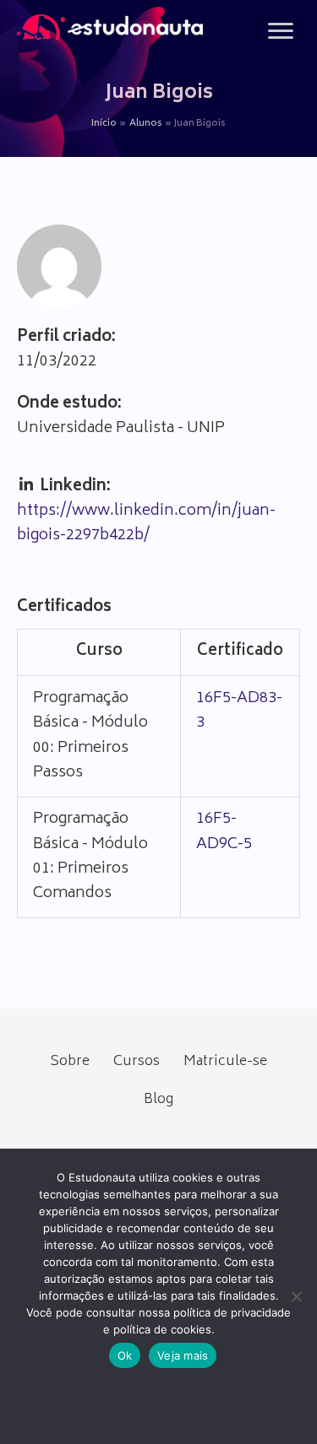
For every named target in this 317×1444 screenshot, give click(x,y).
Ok (125, 1355)
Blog (158, 1099)
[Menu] (280, 31)
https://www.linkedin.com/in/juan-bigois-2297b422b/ (146, 523)
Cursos (136, 1062)
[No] (295, 1296)
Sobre (70, 1062)
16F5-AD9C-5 (224, 831)
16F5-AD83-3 (239, 711)
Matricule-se (225, 1062)
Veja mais (182, 1355)
